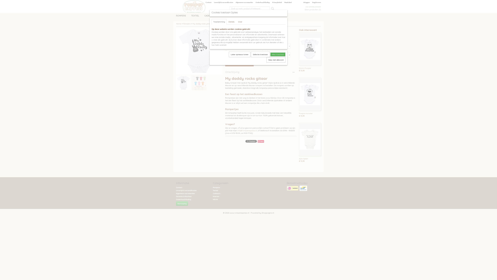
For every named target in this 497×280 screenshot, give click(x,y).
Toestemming (219, 22)
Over (240, 22)
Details (231, 22)
